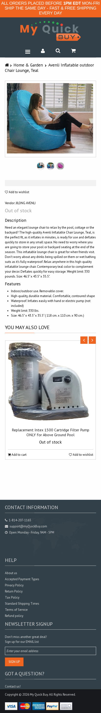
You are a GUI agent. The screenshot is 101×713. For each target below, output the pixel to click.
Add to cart (18, 455)
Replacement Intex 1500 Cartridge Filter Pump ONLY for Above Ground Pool (50, 432)
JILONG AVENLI (26, 203)
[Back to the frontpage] (7, 65)
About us (11, 573)
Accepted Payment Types (22, 579)
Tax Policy (12, 597)
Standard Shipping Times (22, 604)
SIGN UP (14, 662)
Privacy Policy (14, 585)
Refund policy (14, 616)
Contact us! (13, 686)
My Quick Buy (39, 694)
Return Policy (14, 591)
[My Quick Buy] (50, 31)
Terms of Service (16, 610)
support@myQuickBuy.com (28, 526)
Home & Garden (28, 65)
